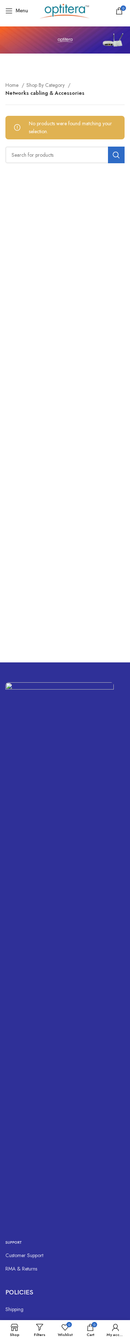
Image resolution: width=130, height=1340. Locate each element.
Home (12, 85)
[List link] (65, 1255)
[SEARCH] (116, 155)
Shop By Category (46, 85)
